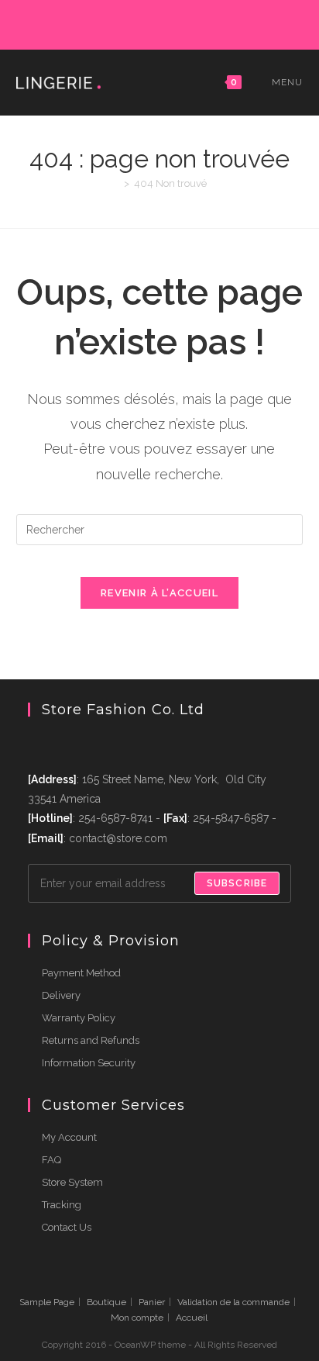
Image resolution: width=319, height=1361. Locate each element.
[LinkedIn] (179, 22)
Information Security (88, 1063)
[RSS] (230, 22)
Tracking (61, 1205)
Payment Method (81, 973)
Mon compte (137, 1317)
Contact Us (66, 1227)
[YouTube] (215, 22)
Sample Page (46, 1302)
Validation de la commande (233, 1302)
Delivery (61, 995)
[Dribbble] (144, 22)
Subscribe (237, 883)
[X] (90, 22)
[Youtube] (93, 743)
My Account (69, 1137)
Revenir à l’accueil (159, 593)
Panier (152, 1302)
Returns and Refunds (90, 1040)
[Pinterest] (126, 22)
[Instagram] (161, 22)
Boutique (106, 1302)
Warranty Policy (78, 1018)
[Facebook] (108, 22)
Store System (72, 1182)
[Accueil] (115, 183)
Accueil (192, 1317)
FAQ (51, 1160)
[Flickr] (197, 22)
